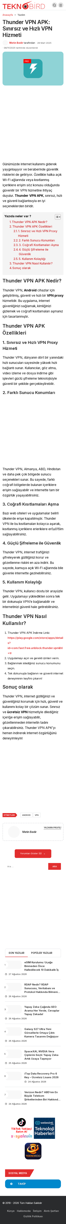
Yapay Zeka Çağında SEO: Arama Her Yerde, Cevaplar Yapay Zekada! (41, 1010)
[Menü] (60, 5)
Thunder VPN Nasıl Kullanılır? (33, 263)
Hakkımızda (24, 1210)
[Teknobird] (24, 4)
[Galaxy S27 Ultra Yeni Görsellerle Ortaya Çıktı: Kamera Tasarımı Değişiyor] (13, 1031)
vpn (37, 815)
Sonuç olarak (21, 268)
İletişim (37, 1210)
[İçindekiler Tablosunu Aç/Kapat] (56, 217)
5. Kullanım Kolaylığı (32, 259)
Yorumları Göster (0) (31, 853)
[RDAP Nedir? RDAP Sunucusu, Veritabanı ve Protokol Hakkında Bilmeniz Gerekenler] (13, 987)
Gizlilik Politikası (33, 1216)
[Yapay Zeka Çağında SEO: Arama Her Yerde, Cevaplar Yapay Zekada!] (13, 1009)
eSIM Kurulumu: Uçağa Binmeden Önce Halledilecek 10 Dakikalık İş (41, 966)
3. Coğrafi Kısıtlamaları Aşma (39, 245)
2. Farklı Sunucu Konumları (37, 240)
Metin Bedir (16, 42)
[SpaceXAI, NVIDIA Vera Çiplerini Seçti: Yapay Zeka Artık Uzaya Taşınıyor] (13, 1054)
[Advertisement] (33, 127)
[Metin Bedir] (14, 832)
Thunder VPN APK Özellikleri (32, 226)
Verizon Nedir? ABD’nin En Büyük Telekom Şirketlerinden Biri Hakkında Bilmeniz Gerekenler (42, 1098)
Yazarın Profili (52, 827)
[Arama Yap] (54, 5)
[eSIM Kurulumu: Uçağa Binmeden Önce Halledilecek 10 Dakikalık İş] (13, 965)
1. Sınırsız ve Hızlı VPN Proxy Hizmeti (37, 233)
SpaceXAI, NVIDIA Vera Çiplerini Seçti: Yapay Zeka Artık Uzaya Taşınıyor (41, 1055)
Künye (11, 1210)
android (26, 815)
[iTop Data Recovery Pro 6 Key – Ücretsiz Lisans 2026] (13, 1076)
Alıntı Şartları (51, 1210)
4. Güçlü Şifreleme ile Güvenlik (33, 252)
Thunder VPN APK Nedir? (29, 222)
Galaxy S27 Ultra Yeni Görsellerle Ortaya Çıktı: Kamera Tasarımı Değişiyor (41, 1032)
